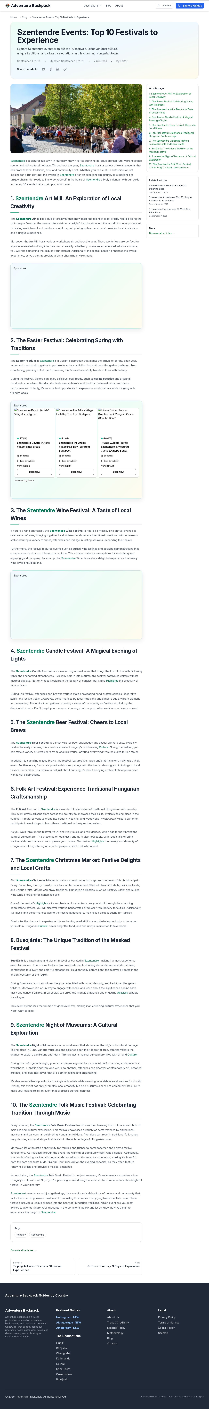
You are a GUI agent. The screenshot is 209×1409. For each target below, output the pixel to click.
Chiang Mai (63, 1353)
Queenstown (64, 1374)
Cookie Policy (166, 1327)
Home (13, 17)
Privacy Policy (167, 1317)
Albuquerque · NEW (68, 1322)
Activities (122, 992)
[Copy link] (65, 69)
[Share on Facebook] (51, 69)
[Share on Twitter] (43, 69)
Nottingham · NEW (67, 1317)
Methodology (115, 1333)
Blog (108, 5)
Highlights (112, 680)
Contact (112, 1343)
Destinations (90, 5)
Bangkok (61, 1348)
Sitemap (163, 1333)
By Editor (122, 61)
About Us (113, 1317)
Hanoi (60, 1342)
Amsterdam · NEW (67, 1327)
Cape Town (63, 1369)
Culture (103, 747)
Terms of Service (168, 1322)
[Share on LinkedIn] (58, 69)
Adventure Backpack (30, 5)
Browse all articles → (23, 1250)
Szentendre (17, 160)
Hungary (21, 1234)
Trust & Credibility (118, 1322)
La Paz (60, 1363)
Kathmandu (63, 1358)
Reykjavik (62, 1379)
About (119, 5)
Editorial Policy (116, 1327)
